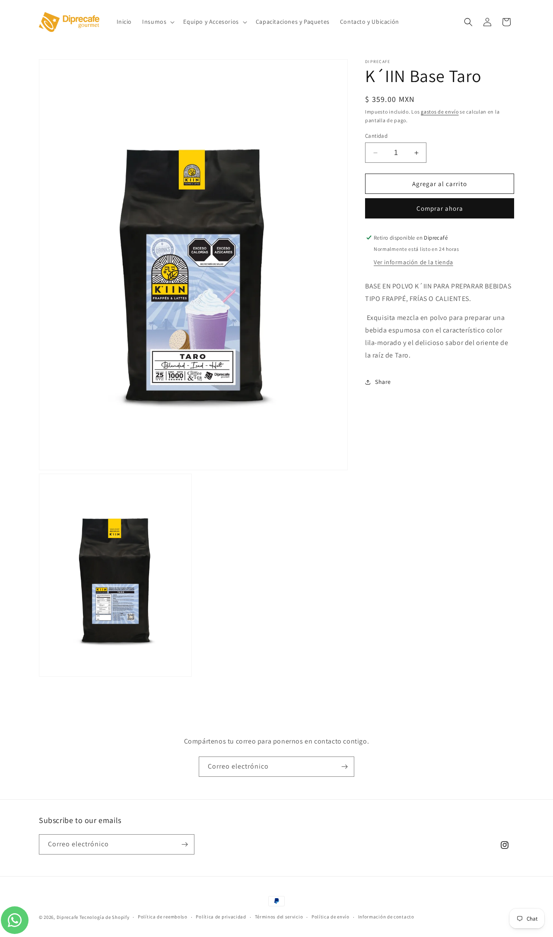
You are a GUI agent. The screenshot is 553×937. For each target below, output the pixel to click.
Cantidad (376, 135)
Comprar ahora (439, 208)
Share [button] (383, 382)
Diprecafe (67, 917)
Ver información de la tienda (413, 262)
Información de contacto (386, 917)
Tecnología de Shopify (104, 917)
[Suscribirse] (344, 767)
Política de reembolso (163, 917)
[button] (157, 22)
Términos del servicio (279, 917)
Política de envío (330, 917)
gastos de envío (440, 111)
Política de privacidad (221, 917)
